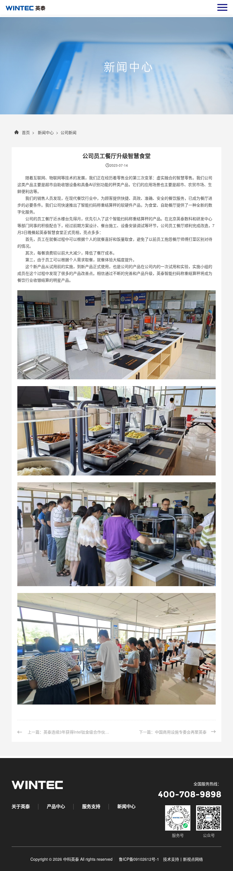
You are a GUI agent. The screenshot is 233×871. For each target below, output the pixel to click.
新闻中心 (45, 132)
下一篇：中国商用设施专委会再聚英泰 (173, 731)
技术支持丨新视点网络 (183, 859)
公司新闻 (68, 132)
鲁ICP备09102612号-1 (139, 859)
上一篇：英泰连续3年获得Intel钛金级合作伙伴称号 (69, 731)
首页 (26, 132)
